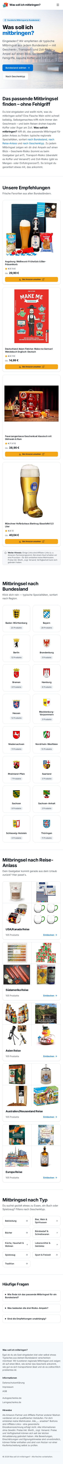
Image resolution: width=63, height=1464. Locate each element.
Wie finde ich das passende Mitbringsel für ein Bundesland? (31, 1296)
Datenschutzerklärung (13, 1382)
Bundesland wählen (16, 67)
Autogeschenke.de (11, 1398)
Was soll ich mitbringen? (15, 1350)
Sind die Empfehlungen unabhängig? (26, 1318)
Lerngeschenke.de (11, 1402)
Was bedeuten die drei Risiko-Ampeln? (27, 1308)
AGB (4, 1391)
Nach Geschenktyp (15, 76)
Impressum (7, 1387)
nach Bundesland (37, 139)
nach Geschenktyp (33, 143)
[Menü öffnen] (58, 5)
